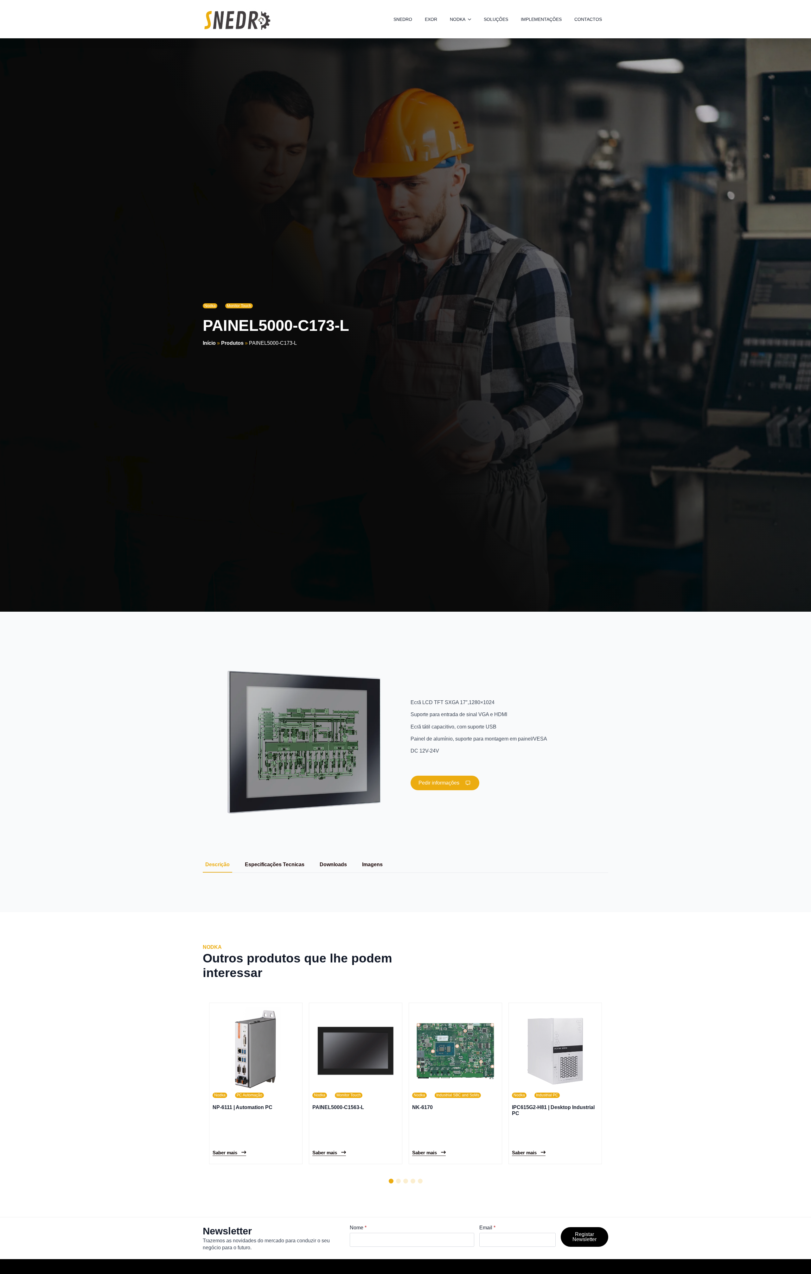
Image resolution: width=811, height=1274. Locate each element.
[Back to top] (795, 1258)
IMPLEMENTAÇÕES (541, 19)
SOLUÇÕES (496, 19)
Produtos (232, 343)
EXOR (431, 19)
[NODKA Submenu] (471, 19)
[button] (391, 1181)
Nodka (210, 306)
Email (487, 1227)
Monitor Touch (239, 306)
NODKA (457, 19)
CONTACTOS (588, 19)
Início (209, 343)
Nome (358, 1227)
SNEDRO (402, 19)
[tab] (217, 865)
